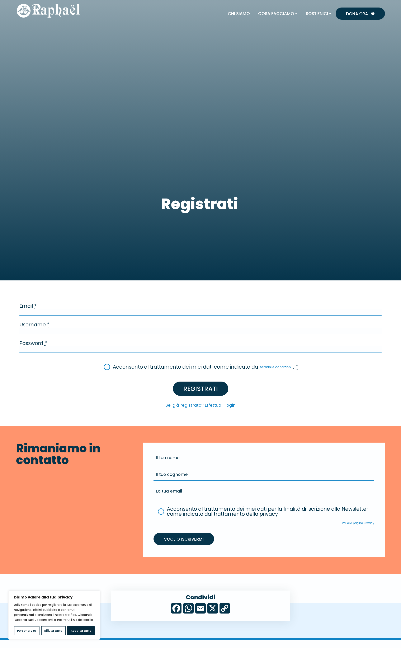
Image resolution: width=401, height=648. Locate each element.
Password (33, 343)
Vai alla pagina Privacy (358, 523)
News (317, 3)
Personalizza (26, 631)
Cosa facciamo (276, 14)
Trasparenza (373, 3)
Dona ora (360, 14)
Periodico (351, 3)
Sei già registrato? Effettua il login (200, 406)
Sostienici (317, 14)
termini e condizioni (275, 367)
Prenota (301, 3)
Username (34, 325)
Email (28, 306)
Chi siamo (239, 14)
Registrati (200, 388)
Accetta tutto (81, 631)
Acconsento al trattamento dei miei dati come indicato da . (205, 367)
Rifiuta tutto (53, 631)
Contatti (332, 3)
